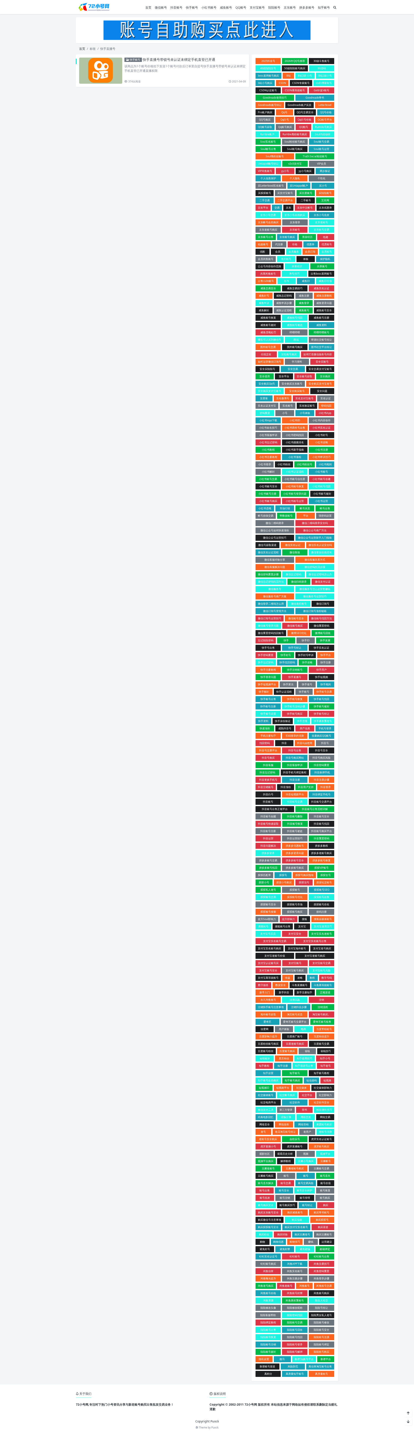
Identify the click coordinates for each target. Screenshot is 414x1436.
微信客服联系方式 (314, 560)
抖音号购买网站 (295, 758)
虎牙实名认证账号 (321, 1139)
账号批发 (265, 1198)
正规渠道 (325, 992)
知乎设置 (268, 1073)
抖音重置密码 (321, 838)
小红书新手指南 (295, 449)
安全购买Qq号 (267, 383)
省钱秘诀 (264, 1058)
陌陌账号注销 (268, 1344)
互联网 (325, 200)
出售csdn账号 (266, 281)
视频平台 (325, 1154)
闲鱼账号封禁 (295, 1293)
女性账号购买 (289, 354)
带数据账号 (286, 515)
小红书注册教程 (268, 457)
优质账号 (326, 244)
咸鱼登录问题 (324, 303)
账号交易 (286, 1183)
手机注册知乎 (268, 736)
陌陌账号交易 (295, 1322)
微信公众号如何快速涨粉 (274, 530)
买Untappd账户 (299, 185)
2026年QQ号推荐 (295, 61)
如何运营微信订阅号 (269, 361)
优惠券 (310, 244)
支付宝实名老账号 (321, 934)
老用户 (307, 1132)
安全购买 (325, 376)
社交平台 (307, 1095)
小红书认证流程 (295, 471)
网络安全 (264, 1124)
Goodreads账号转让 (270, 105)
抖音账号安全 (321, 816)
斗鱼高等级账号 (323, 985)
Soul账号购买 (295, 149)
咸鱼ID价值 (325, 281)
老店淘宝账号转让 (285, 1132)
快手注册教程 (268, 670)
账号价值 (325, 1183)
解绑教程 (286, 1161)
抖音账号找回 (321, 824)
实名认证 (325, 398)
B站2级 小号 (305, 75)
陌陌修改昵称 (295, 1308)
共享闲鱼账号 (268, 273)
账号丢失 (325, 1176)
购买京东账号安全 (268, 1212)
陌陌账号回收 (295, 1330)
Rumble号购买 (323, 127)
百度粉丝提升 (321, 1036)
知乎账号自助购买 (268, 1080)
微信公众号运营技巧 (274, 537)
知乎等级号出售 (304, 1066)
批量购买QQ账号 (321, 736)
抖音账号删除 (295, 816)
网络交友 (306, 1117)
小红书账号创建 (321, 479)
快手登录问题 (268, 677)
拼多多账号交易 (268, 860)
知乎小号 (325, 1058)
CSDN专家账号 (301, 83)
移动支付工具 (265, 1110)
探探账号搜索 (268, 912)
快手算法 (288, 684)
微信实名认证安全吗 (320, 545)
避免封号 (265, 1249)
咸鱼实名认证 (321, 288)
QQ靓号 (303, 127)
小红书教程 (268, 449)
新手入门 (264, 992)
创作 (286, 281)
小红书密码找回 (295, 435)
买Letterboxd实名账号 (271, 185)
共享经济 (297, 266)
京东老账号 (321, 222)
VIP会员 (321, 163)
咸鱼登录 (304, 303)
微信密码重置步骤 (268, 574)
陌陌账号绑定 (321, 1344)
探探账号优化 (295, 897)
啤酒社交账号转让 (321, 339)
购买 (325, 1205)
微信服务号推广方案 (274, 596)
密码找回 (326, 405)
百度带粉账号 (324, 1029)
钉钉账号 (295, 1256)
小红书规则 (325, 464)
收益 (287, 978)
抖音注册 (295, 780)
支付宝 (302, 926)
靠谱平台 (325, 1359)
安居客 (264, 398)
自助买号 (295, 1139)
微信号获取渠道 (267, 545)
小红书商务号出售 (294, 427)
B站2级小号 (325, 75)
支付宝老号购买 (322, 948)
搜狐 (304, 919)
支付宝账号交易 (321, 963)
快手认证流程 (284, 692)
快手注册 (325, 662)
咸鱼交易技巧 (295, 288)
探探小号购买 (284, 882)
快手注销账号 (295, 670)
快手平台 (325, 655)
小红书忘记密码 (268, 442)
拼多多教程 (321, 846)
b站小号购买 (265, 83)
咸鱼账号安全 (324, 310)
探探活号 (304, 882)
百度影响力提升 (268, 1036)
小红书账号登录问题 (294, 493)
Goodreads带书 (315, 97)
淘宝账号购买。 (321, 1014)
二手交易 (264, 200)
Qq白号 (284, 119)
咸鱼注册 (304, 295)
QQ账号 (240, 7)
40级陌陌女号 (268, 68)
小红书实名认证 (321, 427)
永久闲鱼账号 (268, 1000)
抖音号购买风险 (321, 758)
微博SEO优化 (298, 633)
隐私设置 (264, 1359)
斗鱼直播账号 (299, 985)
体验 (305, 259)
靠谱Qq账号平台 (304, 1359)
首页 (148, 7)
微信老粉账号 (299, 604)
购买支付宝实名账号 (296, 1227)
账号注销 (285, 1198)
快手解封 (264, 692)
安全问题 (322, 391)
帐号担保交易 (265, 515)
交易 (277, 207)
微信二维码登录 (275, 523)
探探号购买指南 (304, 875)
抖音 (284, 743)
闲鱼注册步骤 (295, 1278)
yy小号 (285, 171)
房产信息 (305, 728)
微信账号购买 (295, 626)
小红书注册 (321, 449)
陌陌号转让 (321, 1308)
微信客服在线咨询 (321, 552)
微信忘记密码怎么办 (320, 574)
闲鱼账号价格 (268, 1293)
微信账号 (161, 7)
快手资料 (263, 721)
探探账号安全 (268, 904)
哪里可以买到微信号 (269, 339)
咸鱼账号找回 (295, 317)
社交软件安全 (321, 1102)
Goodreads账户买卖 (299, 105)
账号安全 (284, 1190)
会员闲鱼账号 (265, 259)
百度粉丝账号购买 (268, 1044)
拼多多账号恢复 (321, 860)
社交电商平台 (268, 1102)
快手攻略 (307, 662)
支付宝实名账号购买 (269, 948)
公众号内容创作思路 (269, 266)
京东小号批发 (321, 215)
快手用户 (321, 670)
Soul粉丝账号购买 (294, 141)
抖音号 (325, 743)
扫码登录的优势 (295, 736)
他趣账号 (263, 244)
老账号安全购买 (268, 1139)
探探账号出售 (321, 897)
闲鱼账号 (304, 1286)
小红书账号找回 (321, 486)
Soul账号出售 (268, 149)
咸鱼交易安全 (268, 288)
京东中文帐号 (305, 207)
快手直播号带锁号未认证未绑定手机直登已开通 (179, 59)
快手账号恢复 (295, 699)
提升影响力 (288, 919)
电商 (303, 1029)
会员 (277, 251)
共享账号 (322, 266)
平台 (305, 515)
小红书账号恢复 (295, 486)
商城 (296, 339)
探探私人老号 (268, 890)
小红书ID (295, 420)
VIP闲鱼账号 (265, 171)
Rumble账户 (267, 134)
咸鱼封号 (264, 295)
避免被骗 (305, 1249)
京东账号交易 (321, 229)
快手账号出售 (268, 699)
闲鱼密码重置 (321, 1271)
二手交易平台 (285, 200)
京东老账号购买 (268, 229)
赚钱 (310, 1242)
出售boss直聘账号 (321, 273)
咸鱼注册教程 (324, 295)
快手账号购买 (295, 714)
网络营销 (303, 1124)
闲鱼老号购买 (265, 1286)
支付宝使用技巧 (323, 926)
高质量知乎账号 (295, 1374)
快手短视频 (321, 677)
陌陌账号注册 (321, 1337)
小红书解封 (268, 471)
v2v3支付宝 (295, 163)
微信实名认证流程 (268, 552)
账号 (286, 1176)
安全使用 (264, 376)
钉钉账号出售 (321, 1256)
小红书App (325, 413)
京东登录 (295, 222)
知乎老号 (325, 1066)
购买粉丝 (264, 1234)
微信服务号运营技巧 (314, 596)
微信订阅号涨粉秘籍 (314, 611)
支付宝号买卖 (268, 934)
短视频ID (264, 1088)
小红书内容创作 (321, 420)
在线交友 (266, 354)
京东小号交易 (268, 215)
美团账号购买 (324, 1124)
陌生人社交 (321, 1300)
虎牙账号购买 (321, 1146)
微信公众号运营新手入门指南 (315, 537)
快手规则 (325, 684)
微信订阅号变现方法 (274, 611)
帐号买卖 (305, 508)
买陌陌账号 (325, 193)
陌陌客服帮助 (268, 1315)
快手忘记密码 (265, 662)
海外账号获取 (268, 1014)
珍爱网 (264, 1029)
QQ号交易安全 (305, 112)
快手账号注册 (268, 706)
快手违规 (302, 721)
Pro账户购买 (265, 112)
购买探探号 (322, 1220)
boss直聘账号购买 (268, 75)
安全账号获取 (304, 376)
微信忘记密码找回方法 (271, 582)
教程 (312, 978)
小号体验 (305, 413)
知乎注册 (283, 1066)
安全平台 (284, 376)
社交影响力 (325, 1095)
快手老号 (307, 684)
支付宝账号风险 (321, 970)
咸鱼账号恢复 (268, 317)
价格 (294, 244)
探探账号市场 (295, 904)
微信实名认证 (293, 545)
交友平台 (263, 207)
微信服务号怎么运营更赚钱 (314, 589)
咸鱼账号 (226, 7)
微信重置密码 (321, 626)
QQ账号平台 (325, 119)
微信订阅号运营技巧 (269, 618)
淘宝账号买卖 (295, 1014)
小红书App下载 (268, 420)
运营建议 (326, 1242)
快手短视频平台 (267, 684)
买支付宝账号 (285, 193)
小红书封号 (321, 435)
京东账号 (290, 7)
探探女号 (325, 875)
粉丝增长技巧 (324, 1110)
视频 (305, 1154)
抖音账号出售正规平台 (275, 809)
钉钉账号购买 (268, 1264)
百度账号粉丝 (265, 1051)
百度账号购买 (287, 1051)
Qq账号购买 (285, 127)
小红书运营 (321, 501)
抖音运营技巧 (295, 838)
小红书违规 (264, 508)
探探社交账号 (324, 882)
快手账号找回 (321, 699)
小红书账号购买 (268, 501)
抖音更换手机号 (268, 780)
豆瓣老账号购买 (295, 1168)
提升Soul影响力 (267, 919)
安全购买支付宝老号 (320, 383)
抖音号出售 (294, 750)
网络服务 (284, 1124)
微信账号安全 (296, 618)
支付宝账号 (257, 7)
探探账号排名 (321, 904)
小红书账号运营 (295, 501)
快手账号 (192, 7)
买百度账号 (305, 193)
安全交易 (293, 369)
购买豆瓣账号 (324, 1234)
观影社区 (264, 1154)
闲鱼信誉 (268, 1271)
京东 (288, 207)
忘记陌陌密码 (265, 640)
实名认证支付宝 (267, 405)
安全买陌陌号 (267, 369)
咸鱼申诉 (264, 303)
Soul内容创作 (322, 134)
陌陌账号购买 (321, 1352)
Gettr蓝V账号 (321, 90)
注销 (321, 1000)
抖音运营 (268, 838)
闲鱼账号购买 (321, 1293)
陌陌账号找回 (295, 1337)
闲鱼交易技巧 (321, 1264)
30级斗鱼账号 (321, 61)
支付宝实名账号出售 (314, 941)
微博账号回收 (323, 633)
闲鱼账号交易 (324, 1286)
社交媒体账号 (265, 1095)
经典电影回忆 (265, 1117)
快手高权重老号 (323, 721)
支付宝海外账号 (297, 948)
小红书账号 (208, 7)
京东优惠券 (325, 207)
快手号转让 (294, 648)
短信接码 (311, 1080)
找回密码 (264, 743)
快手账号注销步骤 (294, 706)
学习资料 (297, 361)
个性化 (321, 178)
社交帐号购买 (287, 1095)
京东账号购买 (287, 237)
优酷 (262, 251)
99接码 (322, 68)
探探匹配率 (264, 875)
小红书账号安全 (268, 486)
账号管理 (305, 1198)
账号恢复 (325, 1190)
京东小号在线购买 (294, 215)
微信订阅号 (322, 604)
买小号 (323, 185)
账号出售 (264, 1190)
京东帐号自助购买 (268, 222)
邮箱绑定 (325, 1249)
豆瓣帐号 (325, 1161)
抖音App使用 (304, 743)
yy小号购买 (305, 171)
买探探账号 (264, 193)
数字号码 (326, 978)
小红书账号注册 (267, 493)
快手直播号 (294, 677)
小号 (284, 413)
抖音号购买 (268, 758)
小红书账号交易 (268, 479)
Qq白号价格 (304, 119)
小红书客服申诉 (268, 435)
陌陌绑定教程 (268, 1322)
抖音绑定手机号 (321, 794)
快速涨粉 (265, 728)
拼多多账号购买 (295, 868)
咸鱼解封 (264, 310)
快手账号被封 (321, 706)
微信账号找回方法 (321, 618)
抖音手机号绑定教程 (294, 772)
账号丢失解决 (265, 1183)
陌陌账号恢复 (268, 1337)
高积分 (268, 1374)
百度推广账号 (295, 1036)
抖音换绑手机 (322, 772)
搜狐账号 (263, 926)
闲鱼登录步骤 (321, 1278)
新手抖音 (284, 992)
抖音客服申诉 (295, 765)
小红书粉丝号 (304, 464)
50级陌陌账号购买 (294, 68)
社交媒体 (301, 1088)
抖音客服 (268, 765)
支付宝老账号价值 (274, 956)
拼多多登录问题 (295, 853)
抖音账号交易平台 (321, 802)
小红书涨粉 (294, 457)
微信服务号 (274, 589)
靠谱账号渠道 (267, 1366)
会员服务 (294, 251)
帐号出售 (325, 508)
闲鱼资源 (268, 1300)
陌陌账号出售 (268, 1330)
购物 (262, 1242)
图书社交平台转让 (321, 347)
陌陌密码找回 (295, 1315)
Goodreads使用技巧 (275, 97)
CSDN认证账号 (268, 90)
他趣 (325, 237)
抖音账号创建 (268, 816)
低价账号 (286, 259)
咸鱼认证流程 (284, 310)
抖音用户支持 (306, 787)
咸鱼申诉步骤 (284, 303)
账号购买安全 (265, 1205)
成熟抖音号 (284, 728)
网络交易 (325, 1117)
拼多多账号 (306, 7)
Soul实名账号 (268, 141)
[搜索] (335, 7)
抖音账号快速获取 (268, 824)
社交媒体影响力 (323, 1088)
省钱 (307, 1051)
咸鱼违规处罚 (268, 332)
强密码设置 (325, 515)
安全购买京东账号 (292, 383)
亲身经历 (307, 237)
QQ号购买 (265, 119)
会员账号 (326, 251)
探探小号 (264, 882)
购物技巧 (295, 1242)
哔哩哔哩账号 (321, 332)
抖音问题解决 (268, 846)
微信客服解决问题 (274, 567)
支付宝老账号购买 (314, 956)
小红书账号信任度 (294, 479)
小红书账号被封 (322, 493)
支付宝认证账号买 (268, 963)
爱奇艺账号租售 (322, 1022)
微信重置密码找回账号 (271, 633)
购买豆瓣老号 (302, 1234)
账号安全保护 (304, 1190)
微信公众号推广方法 (314, 530)
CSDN (282, 83)
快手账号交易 (324, 692)
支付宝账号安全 (268, 970)
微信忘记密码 (293, 574)
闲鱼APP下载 (294, 1264)
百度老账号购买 (295, 1044)
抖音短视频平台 (295, 794)
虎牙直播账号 (295, 1146)
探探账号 (295, 890)
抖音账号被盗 (295, 831)
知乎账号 (324, 7)
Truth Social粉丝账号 (315, 156)
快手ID (306, 640)
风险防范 (293, 1366)
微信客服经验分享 (274, 560)
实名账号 (287, 405)
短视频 (327, 1080)
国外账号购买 (295, 347)
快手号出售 (268, 648)
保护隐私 (325, 259)
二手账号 (306, 200)
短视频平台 (282, 1088)
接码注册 (321, 912)
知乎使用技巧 (304, 1058)
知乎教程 (264, 1066)
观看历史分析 (285, 1154)
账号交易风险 (306, 1183)
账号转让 (307, 1205)
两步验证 (325, 171)
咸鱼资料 (321, 325)
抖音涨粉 (286, 787)
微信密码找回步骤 (314, 567)
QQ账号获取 (265, 127)
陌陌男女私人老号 (321, 1315)
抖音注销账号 (265, 787)
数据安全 (280, 985)
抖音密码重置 (321, 765)
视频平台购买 (265, 1161)
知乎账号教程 (321, 1073)
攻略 (300, 978)
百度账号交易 (321, 1044)
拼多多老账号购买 (321, 853)
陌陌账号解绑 (295, 1352)
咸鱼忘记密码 (284, 295)
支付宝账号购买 (295, 970)
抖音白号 (268, 794)
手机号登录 (324, 728)
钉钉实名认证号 (268, 1256)
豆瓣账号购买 (265, 1176)
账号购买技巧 (287, 1205)
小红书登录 (264, 464)
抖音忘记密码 (267, 772)
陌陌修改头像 (268, 1308)
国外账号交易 (268, 347)
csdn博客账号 (324, 83)
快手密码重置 (265, 655)
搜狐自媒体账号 (323, 919)
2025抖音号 (268, 61)
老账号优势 (325, 1132)
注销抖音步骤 (299, 1007)
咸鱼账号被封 (268, 325)
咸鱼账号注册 (321, 317)
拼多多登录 (268, 853)
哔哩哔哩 (295, 332)
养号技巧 (294, 273)
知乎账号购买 (292, 1080)
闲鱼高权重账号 (295, 1300)
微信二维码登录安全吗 (315, 523)
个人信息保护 (268, 178)
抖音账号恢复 (295, 824)
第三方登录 (285, 1110)
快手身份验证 (282, 721)
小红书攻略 (321, 442)
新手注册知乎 (304, 992)
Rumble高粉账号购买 (294, 134)
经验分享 (286, 1117)
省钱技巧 (325, 1051)
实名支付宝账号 (304, 398)
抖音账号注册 (268, 831)
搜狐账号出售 (282, 926)
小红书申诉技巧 (321, 457)
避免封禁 (285, 1249)
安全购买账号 (297, 391)
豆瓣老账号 (268, 1168)
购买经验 (282, 1234)
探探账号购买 (295, 912)
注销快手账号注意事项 (271, 1007)
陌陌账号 (274, 7)
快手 (286, 640)
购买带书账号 (321, 1212)
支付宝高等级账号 (268, 978)
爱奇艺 (267, 1022)
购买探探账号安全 (268, 1227)
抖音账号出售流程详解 (315, 809)
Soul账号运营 (321, 149)
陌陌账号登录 (295, 1344)
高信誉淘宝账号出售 (320, 1366)
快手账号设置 (268, 714)
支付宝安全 (294, 934)
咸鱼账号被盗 (295, 325)
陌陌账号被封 (268, 1352)
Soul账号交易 (321, 141)
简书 (304, 1110)
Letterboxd (324, 105)
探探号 (283, 875)
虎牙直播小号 (268, 1146)
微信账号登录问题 (268, 626)
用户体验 (284, 1029)
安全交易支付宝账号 (320, 369)
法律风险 (295, 1000)
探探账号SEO (321, 890)
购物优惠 (278, 1242)
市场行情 (285, 508)
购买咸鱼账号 (295, 1212)
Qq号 (284, 112)
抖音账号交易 (295, 802)
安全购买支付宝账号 (269, 391)
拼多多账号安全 (295, 860)
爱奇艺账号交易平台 (294, 1022)
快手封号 (286, 655)
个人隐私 (295, 178)
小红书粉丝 (284, 464)
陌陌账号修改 (321, 1322)
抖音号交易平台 (268, 750)
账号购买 (325, 1198)
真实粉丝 (284, 1058)
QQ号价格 (326, 112)
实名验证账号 (307, 405)
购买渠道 (323, 1227)
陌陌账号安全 (321, 1330)
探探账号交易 (268, 897)
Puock (214, 1427)
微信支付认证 (323, 582)
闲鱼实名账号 (295, 1271)
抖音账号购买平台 (321, 831)
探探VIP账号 (321, 868)
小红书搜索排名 (295, 442)
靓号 (282, 1359)
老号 (263, 1132)
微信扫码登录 (299, 582)
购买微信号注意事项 (269, 1220)
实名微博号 (282, 398)
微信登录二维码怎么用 (271, 604)
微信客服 (295, 552)
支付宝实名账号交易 (274, 941)
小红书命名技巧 (268, 427)
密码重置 (265, 413)
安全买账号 (322, 361)
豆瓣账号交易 (321, 1168)
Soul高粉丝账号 (275, 156)
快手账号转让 (321, 714)
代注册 (279, 244)
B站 (288, 75)
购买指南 (297, 1220)
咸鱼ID (306, 281)
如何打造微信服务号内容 (317, 354)
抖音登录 (325, 787)
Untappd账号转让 (268, 163)
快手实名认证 (321, 648)
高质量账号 (321, 1374)
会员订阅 (310, 251)
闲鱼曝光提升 (268, 1278)
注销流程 (323, 1007)
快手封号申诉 (306, 655)
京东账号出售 (265, 237)
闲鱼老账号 (285, 1286)
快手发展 (325, 640)
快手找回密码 (287, 662)
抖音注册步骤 (321, 780)
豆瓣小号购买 (306, 1161)
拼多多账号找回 (268, 868)
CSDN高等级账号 (295, 90)
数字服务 (263, 985)
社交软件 (295, 1102)
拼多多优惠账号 (295, 846)
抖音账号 (176, 7)
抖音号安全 (321, 750)
